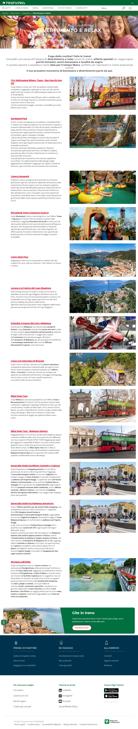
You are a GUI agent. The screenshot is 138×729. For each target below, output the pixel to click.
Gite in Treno (64, 8)
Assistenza (48, 8)
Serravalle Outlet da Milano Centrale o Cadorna (35, 465)
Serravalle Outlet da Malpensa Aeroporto (32, 503)
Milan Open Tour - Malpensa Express (29, 431)
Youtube (66, 701)
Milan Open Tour (19, 396)
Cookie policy (34, 724)
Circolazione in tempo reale (71, 655)
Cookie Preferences (88, 724)
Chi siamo (18, 690)
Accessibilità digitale (51, 724)
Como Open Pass (19, 256)
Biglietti (6, 8)
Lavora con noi (20, 695)
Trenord (5, 13)
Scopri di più (81, 628)
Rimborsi (108, 665)
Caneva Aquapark (20, 176)
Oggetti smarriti (111, 660)
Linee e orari (21, 8)
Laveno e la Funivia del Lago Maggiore (31, 288)
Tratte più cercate (22, 706)
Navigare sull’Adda (21, 561)
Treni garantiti (65, 665)
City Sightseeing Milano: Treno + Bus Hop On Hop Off (36, 82)
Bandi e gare (19, 701)
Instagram (67, 695)
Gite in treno (19, 660)
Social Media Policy (68, 706)
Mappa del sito (70, 724)
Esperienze (26, 13)
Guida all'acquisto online (24, 655)
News (35, 8)
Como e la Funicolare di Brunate (27, 360)
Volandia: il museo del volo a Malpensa (31, 323)
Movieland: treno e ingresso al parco (30, 212)
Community (81, 8)
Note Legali (19, 724)
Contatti (108, 655)
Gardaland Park (19, 118)
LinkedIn (66, 690)
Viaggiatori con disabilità (24, 665)
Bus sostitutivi (65, 660)
